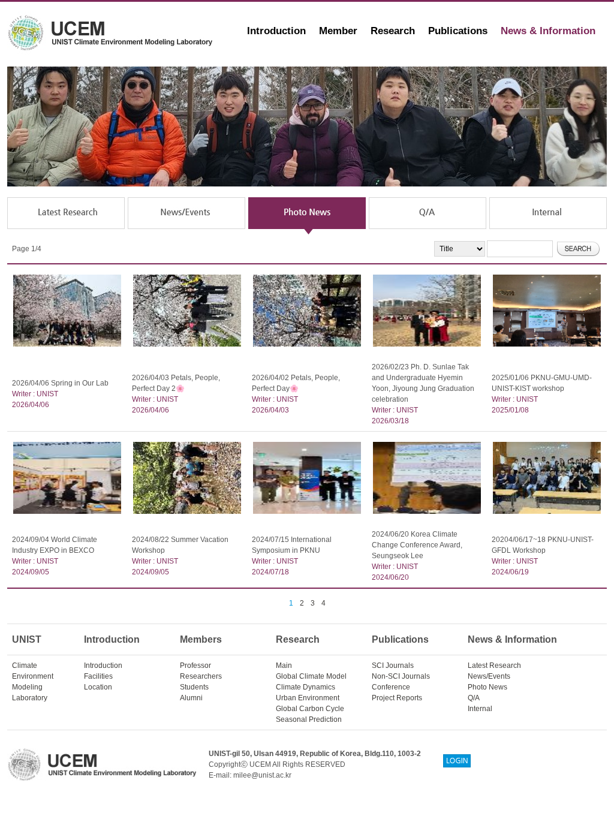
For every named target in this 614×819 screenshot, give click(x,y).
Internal (480, 708)
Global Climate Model (311, 676)
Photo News (487, 687)
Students (194, 687)
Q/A (474, 698)
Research (393, 31)
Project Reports (397, 698)
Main (284, 665)
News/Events (489, 676)
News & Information (548, 31)
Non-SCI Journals (401, 676)
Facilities (98, 676)
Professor (195, 665)
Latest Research (494, 665)
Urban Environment (307, 698)
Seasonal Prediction (309, 719)
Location (98, 687)
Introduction (276, 31)
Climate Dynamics (305, 687)
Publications (457, 31)
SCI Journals (393, 665)
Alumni (191, 698)
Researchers (201, 676)
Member (338, 31)
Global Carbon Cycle (310, 708)
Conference (391, 687)
